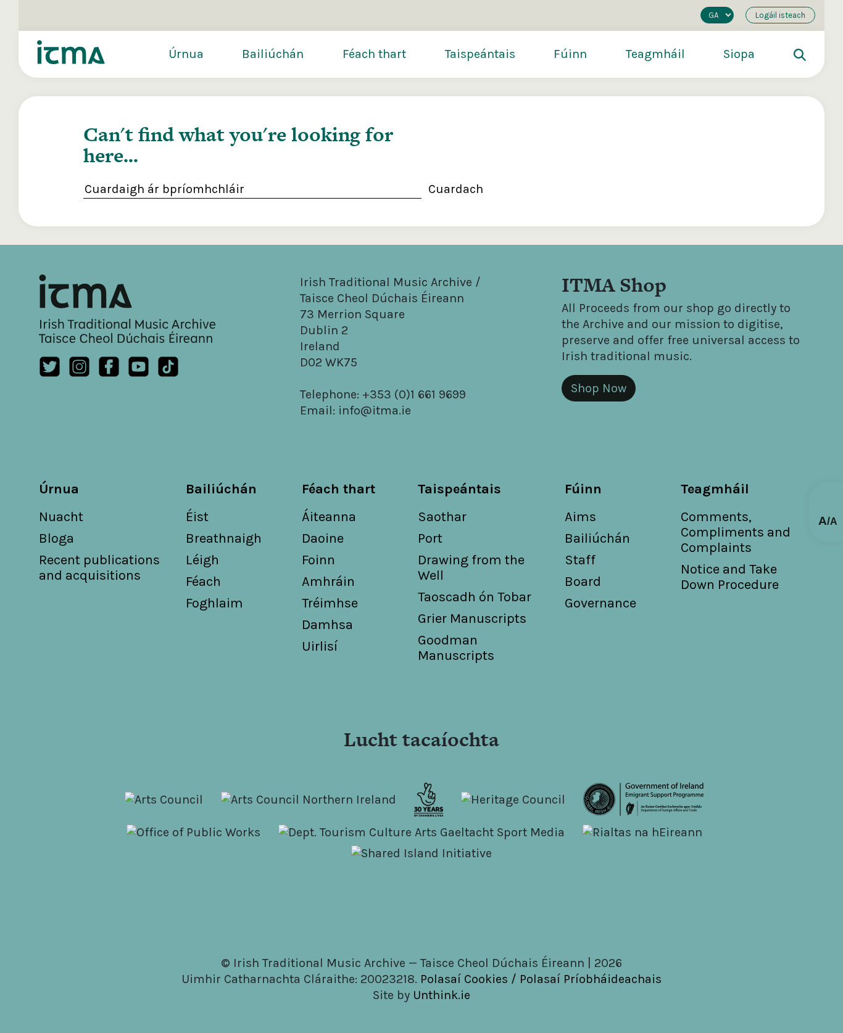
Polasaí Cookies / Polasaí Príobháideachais (541, 979)
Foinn (318, 560)
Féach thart (374, 54)
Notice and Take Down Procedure (730, 577)
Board (583, 582)
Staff (580, 560)
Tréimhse (330, 603)
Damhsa (327, 625)
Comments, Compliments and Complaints (736, 532)
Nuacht (61, 517)
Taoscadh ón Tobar (474, 597)
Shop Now (598, 388)
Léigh (202, 560)
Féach (203, 582)
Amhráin (328, 582)
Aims (580, 517)
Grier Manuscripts (472, 619)
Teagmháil (655, 54)
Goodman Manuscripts (456, 648)
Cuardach (455, 189)
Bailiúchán (273, 54)
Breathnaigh (224, 538)
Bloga (56, 538)
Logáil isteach (780, 15)
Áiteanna (329, 517)
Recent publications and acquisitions (99, 567)
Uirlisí (320, 646)
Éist (197, 517)
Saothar (442, 517)
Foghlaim (214, 603)
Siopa (739, 54)
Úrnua (186, 54)
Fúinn (570, 54)
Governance (600, 603)
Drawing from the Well (471, 567)
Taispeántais (480, 54)
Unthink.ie (441, 995)
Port (430, 538)
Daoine (323, 538)
